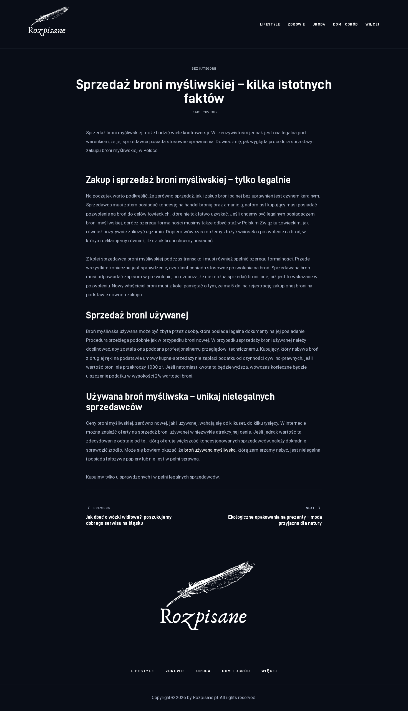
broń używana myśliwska (210, 450)
